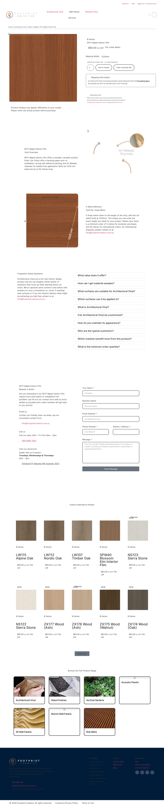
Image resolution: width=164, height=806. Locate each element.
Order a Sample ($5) (124, 67)
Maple (36, 27)
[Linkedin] (152, 772)
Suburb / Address (121, 426)
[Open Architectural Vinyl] (64, 12)
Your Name (87, 388)
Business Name (89, 401)
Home (10, 27)
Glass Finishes (59, 700)
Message (86, 439)
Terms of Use (88, 803)
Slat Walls (91, 731)
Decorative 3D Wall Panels (96, 782)
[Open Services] (77, 18)
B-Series (91, 39)
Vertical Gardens (95, 700)
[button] (82, 653)
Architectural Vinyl (20, 27)
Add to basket (103, 67)
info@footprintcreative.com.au (97, 102)
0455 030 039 (118, 102)
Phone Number (89, 426)
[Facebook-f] (137, 772)
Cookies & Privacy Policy (66, 803)
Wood (30, 27)
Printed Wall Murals (96, 772)
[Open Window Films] (99, 12)
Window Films (94, 768)
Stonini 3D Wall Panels (98, 778)
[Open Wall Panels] (80, 12)
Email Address (89, 413)
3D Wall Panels (24, 731)
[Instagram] (142, 772)
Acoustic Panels (130, 682)
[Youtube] (147, 772)
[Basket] (154, 14)
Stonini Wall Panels (61, 713)
